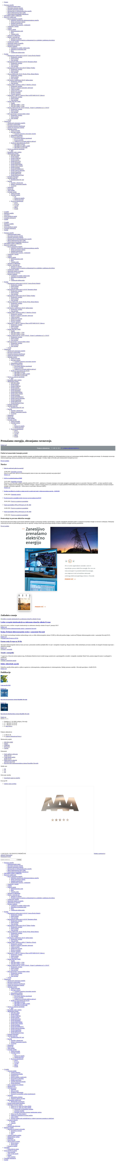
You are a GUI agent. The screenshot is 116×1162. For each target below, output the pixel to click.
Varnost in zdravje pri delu (18, 1098)
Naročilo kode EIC (12, 178)
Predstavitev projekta (16, 57)
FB (5, 769)
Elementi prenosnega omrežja (15, 9)
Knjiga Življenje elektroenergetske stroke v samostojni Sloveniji (23, 632)
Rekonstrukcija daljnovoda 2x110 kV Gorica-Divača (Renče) (23, 55)
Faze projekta (14, 60)
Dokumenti (10, 187)
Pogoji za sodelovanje (17, 137)
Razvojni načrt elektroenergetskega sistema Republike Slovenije (21, 763)
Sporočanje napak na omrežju (15, 43)
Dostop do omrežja (19, 198)
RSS (12, 150)
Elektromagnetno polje (17, 31)
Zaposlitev (7, 215)
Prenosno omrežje (9, 5)
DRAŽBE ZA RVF (19, 144)
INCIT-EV (7, 747)
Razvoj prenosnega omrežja (14, 18)
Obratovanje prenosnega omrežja (16, 123)
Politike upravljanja (16, 1080)
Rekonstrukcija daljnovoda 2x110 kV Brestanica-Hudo (22, 61)
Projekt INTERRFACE (17, 169)
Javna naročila (11, 1152)
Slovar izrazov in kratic (13, 1141)
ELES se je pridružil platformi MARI (13, 478)
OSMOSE (7, 745)
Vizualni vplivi (15, 34)
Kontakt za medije (12, 1146)
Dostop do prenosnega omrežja (15, 127)
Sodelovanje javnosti (16, 91)
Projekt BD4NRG (16, 163)
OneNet (6, 748)
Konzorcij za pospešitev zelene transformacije (23, 1094)
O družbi (6, 211)
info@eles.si (9, 726)
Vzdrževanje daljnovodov (18, 52)
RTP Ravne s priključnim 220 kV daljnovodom (20, 80)
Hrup (12, 32)
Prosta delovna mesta (13, 1149)
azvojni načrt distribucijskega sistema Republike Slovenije (15, 713)
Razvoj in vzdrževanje (10, 17)
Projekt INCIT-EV (16, 161)
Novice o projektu (16, 92)
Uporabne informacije (10, 218)
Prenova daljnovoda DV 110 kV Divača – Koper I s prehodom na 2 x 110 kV (28, 107)
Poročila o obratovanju (17, 182)
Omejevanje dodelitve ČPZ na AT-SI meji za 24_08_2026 (17, 511)
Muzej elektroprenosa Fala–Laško (16, 12)
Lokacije (13, 1123)
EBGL (16, 207)
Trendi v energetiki (7, 653)
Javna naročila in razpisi (10, 216)
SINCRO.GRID (15, 155)
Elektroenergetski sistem (13, 6)
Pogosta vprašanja (12, 46)
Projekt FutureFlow (16, 172)
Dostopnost (4, 856)
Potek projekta (15, 58)
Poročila (9, 181)
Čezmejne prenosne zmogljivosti (16, 126)
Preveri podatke (5, 460)
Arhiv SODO (14, 1117)
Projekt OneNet (15, 160)
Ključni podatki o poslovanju (18, 1077)
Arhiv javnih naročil (12, 1153)
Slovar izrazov (15, 1143)
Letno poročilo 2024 (5, 685)
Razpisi (9, 1155)
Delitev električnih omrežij (10, 664)
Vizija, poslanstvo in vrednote (15, 1084)
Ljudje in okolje (11, 29)
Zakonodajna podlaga (17, 135)
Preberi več (4, 445)
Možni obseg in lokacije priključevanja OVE (10, 761)
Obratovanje (7, 121)
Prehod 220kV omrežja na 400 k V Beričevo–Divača (21, 84)
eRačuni (9, 1124)
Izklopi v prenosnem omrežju (18, 184)
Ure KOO (13, 186)
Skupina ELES (11, 1086)
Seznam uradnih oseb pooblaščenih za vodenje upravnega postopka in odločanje (32, 1118)
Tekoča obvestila (15, 130)
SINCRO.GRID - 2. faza (17, 106)
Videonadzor (8, 855)
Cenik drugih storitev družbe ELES (9, 757)
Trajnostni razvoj (11, 1088)
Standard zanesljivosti (17, 23)
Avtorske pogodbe (19, 1111)
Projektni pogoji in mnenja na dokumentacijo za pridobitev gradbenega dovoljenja (33, 40)
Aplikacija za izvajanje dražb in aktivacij (25, 141)
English (6, 219)
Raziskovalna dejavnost (13, 1126)
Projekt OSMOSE (16, 158)
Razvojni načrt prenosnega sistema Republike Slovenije (14, 699)
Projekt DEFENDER (16, 164)
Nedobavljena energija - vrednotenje (20, 25)
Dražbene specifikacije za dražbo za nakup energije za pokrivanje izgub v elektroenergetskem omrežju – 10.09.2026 (32, 491)
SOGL (16, 202)
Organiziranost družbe (17, 1074)
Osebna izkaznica (15, 1072)
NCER (16, 209)
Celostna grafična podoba (14, 1135)
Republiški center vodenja (14, 152)
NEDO (6, 743)
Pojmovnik (10, 189)
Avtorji (9, 856)
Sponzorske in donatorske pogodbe (23, 1109)
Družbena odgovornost (17, 1092)
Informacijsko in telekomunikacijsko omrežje (19, 11)
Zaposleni (10, 1095)
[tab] (66, 561)
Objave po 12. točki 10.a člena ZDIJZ (21, 1106)
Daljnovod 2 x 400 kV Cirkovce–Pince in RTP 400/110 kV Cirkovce (26, 95)
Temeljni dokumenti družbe (18, 1081)
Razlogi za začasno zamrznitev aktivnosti (22, 87)
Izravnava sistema (15, 132)
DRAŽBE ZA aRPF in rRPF (22, 146)
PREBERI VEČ (70, 579)
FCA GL (16, 204)
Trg (15, 196)
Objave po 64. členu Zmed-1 (18, 1114)
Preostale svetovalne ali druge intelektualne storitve (28, 1112)
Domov (6, 2)
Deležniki (13, 1089)
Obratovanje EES (19, 199)
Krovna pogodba (18, 140)
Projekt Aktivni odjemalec (18, 170)
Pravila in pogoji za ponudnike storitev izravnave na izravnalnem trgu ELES (22, 498)
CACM (16, 205)
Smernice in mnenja (16, 38)
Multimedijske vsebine (13, 1137)
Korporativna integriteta (17, 1078)
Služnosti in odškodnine (13, 35)
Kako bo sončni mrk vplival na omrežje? (14, 468)
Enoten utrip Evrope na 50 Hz (11, 641)
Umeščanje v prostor (13, 26)
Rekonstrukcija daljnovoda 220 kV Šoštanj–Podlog (21, 68)
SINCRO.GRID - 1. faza (17, 104)
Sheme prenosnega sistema (18, 22)
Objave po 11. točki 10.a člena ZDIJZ (21, 1107)
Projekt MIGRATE (16, 173)
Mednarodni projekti (12, 153)
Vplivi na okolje (15, 89)
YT (5, 770)
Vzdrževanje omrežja (13, 41)
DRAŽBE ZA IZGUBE (20, 147)
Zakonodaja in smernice (13, 45)
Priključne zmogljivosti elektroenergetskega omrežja (25, 20)
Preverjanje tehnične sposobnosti (23, 138)
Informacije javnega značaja (14, 1104)
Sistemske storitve (12, 129)
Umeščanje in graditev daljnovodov (20, 48)
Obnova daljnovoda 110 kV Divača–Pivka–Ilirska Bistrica (23, 74)
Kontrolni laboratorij (12, 176)
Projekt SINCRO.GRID (13, 101)
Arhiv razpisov (11, 1156)
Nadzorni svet (14, 1075)
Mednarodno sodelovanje (14, 1100)
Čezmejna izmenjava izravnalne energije (25, 133)
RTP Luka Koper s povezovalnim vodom (18, 114)
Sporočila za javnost (16, 471)
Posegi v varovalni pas (13, 37)
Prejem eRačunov (15, 1083)
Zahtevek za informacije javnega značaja (22, 1115)
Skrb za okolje (15, 1091)
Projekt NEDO (15, 156)
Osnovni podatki (11, 1071)
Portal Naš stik (11, 1140)
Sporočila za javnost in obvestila (16, 1129)
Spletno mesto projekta (10, 783)
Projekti (6, 54)
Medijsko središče (9, 213)
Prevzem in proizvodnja (13, 124)
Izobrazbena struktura (16, 1097)
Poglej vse (3, 688)
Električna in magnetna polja (18, 49)
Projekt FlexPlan (15, 167)
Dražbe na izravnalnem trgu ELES (20, 143)
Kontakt (13, 1121)
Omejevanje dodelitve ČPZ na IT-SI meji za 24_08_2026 (17, 505)
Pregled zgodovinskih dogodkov (16, 1103)
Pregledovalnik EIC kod (17, 179)
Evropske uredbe (12, 192)
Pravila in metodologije (17, 201)
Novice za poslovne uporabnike (15, 149)
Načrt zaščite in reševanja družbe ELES (11, 754)
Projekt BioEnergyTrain (17, 175)
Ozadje (13, 103)
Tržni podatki (11, 190)
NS (5, 772)
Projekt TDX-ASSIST (17, 166)
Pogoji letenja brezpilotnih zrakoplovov (18, 14)
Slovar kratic (14, 1144)
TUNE (9, 120)
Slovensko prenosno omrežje (15, 8)
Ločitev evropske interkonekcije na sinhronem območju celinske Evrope (26, 622)
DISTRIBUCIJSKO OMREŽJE (13, 15)
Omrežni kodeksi (15, 195)
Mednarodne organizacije (17, 1101)
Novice (13, 1132)
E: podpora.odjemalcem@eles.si (70, 448)
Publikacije (10, 1138)
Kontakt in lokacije (12, 1120)
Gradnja (9, 28)
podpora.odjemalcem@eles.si (13, 736)
